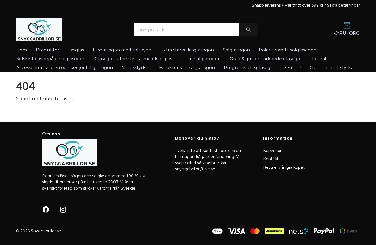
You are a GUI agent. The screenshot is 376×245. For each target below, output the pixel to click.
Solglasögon (236, 50)
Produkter (47, 50)
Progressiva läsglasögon (250, 67)
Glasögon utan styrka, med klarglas (133, 58)
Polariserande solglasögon (288, 50)
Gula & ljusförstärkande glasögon (266, 58)
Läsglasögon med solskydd (122, 50)
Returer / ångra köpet (284, 167)
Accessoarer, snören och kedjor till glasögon (64, 67)
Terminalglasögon (201, 58)
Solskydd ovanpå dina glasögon (51, 58)
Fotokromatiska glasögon (187, 67)
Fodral (319, 58)
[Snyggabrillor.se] (39, 29)
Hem (21, 50)
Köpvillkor (272, 150)
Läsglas (76, 50)
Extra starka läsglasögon (187, 50)
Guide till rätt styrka (331, 67)
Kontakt (271, 158)
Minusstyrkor (136, 67)
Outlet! (293, 67)
